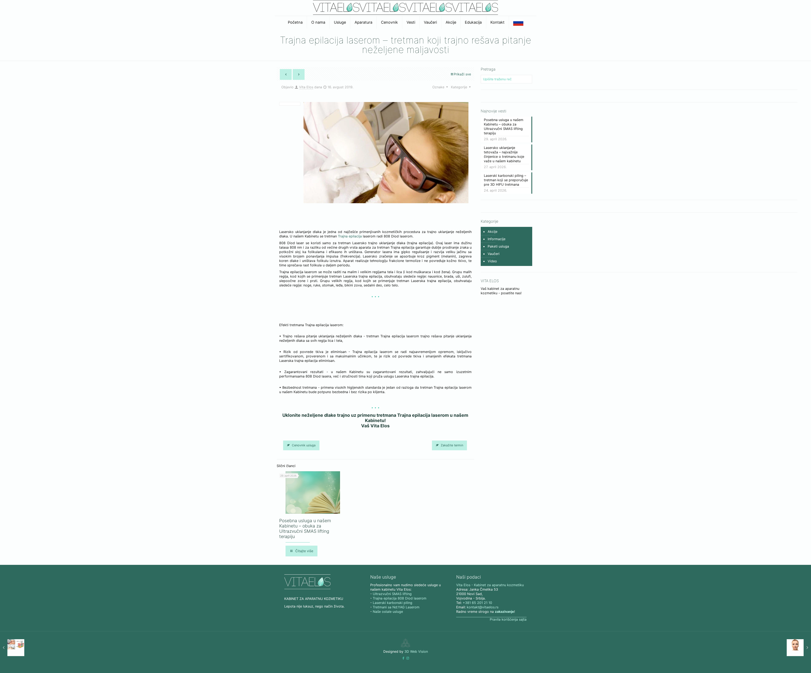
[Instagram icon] (407, 658)
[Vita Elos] (405, 13)
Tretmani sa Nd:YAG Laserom (396, 607)
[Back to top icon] (790, 664)
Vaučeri (493, 254)
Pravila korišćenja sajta (508, 619)
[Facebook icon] (403, 658)
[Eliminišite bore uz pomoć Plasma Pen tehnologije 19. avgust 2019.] (799, 647)
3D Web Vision (416, 651)
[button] (403, 658)
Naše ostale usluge (388, 611)
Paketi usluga (498, 246)
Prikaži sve (462, 74)
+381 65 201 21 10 (477, 603)
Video (492, 261)
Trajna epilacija (350, 236)
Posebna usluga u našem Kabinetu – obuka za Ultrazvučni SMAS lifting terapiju (305, 528)
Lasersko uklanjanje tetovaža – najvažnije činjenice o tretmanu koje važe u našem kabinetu (504, 154)
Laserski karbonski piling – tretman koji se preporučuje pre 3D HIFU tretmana (506, 180)
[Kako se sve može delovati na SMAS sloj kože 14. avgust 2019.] (12, 647)
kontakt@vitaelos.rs (482, 607)
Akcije (492, 231)
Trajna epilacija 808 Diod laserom (399, 598)
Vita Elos (306, 87)
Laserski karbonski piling (392, 603)
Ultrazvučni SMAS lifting (392, 594)
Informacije (496, 239)
